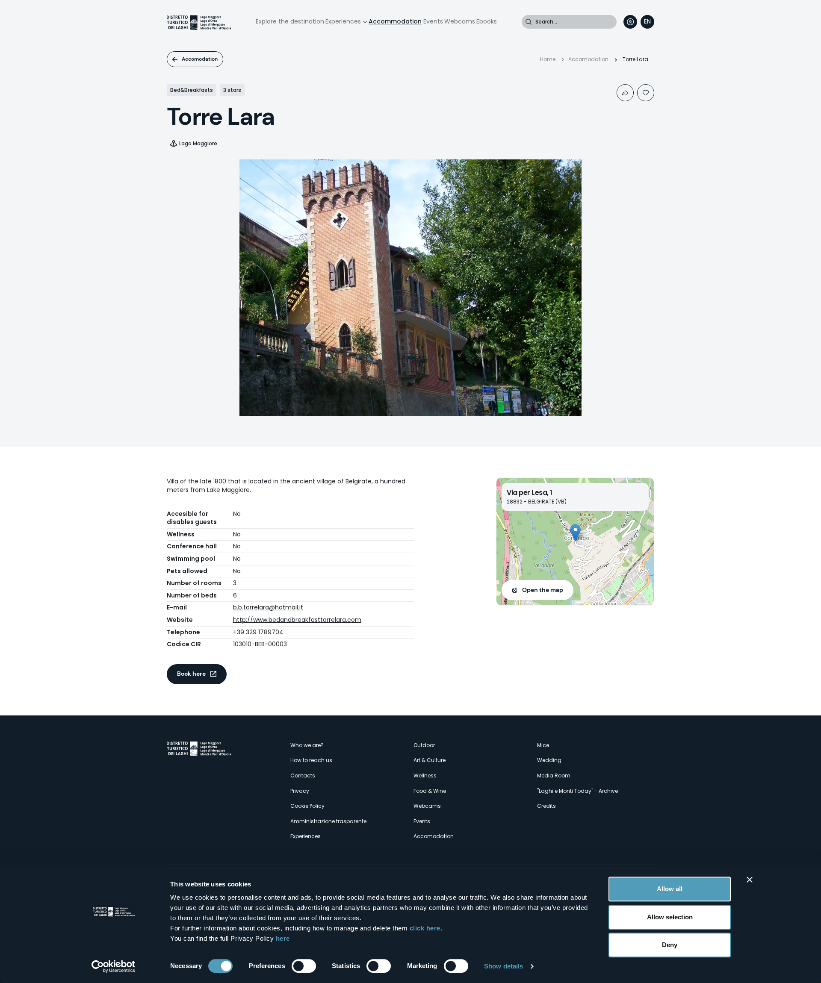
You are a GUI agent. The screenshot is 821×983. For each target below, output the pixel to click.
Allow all (669, 888)
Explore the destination (290, 21)
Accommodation (395, 21)
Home (547, 59)
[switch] (304, 966)
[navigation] (647, 22)
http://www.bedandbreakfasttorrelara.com (297, 619)
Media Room (553, 775)
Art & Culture (429, 760)
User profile (630, 22)
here (283, 938)
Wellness (425, 775)
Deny (669, 944)
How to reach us (311, 760)
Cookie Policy (307, 805)
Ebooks (486, 21)
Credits (546, 805)
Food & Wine (429, 791)
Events (433, 21)
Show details (503, 966)
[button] (575, 533)
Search (528, 22)
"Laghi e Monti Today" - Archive (577, 791)
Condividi (625, 92)
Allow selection (670, 917)
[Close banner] (750, 880)
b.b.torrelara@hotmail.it (268, 607)
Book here (191, 673)
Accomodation (200, 59)
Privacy (299, 791)
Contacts (302, 775)
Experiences (343, 21)
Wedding (549, 760)
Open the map (542, 590)
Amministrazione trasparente (328, 821)
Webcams (459, 21)
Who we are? (307, 745)
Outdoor (424, 745)
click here (425, 928)
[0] (645, 92)
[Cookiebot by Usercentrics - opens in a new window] (113, 966)
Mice (543, 745)
